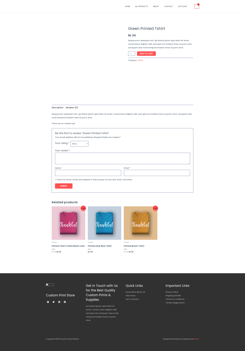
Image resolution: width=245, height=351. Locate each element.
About (156, 6)
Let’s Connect (132, 299)
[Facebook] (65, 302)
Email (127, 168)
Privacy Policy (172, 292)
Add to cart (146, 53)
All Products (141, 6)
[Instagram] (48, 302)
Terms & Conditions (175, 299)
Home (127, 6)
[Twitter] (54, 302)
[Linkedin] (59, 302)
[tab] (57, 107)
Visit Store (130, 295)
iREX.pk (196, 339)
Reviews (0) (72, 107)
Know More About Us (135, 292)
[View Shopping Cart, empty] (196, 6)
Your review (62, 150)
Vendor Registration (175, 302)
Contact (168, 6)
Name (58, 168)
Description (57, 107)
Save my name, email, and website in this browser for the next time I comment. (95, 179)
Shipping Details (173, 295)
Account (182, 6)
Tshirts (140, 60)
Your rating (62, 143)
